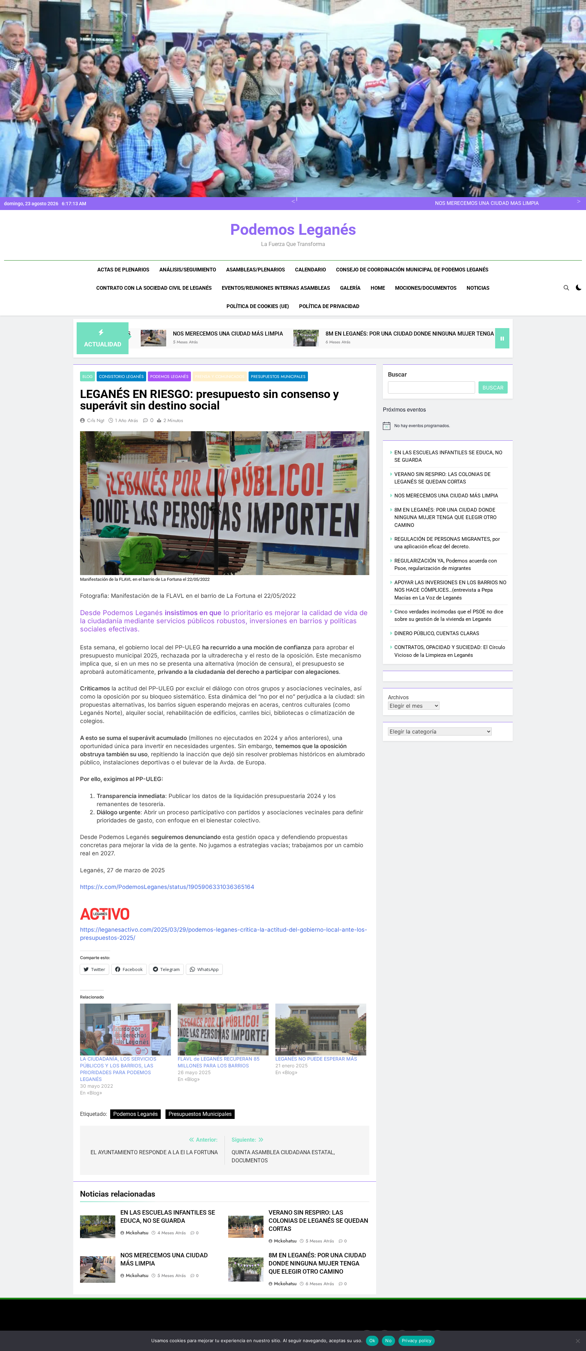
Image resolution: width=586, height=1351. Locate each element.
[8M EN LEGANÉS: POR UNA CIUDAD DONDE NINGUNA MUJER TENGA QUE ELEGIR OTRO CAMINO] (206, 338)
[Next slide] (577, 200)
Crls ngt (95, 420)
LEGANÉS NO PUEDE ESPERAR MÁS (316, 1059)
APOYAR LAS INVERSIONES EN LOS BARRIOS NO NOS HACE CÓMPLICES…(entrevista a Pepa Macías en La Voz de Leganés (450, 590)
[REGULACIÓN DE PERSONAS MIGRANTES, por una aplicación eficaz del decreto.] (486, 338)
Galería (350, 288)
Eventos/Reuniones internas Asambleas (276, 288)
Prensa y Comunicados (220, 376)
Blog (87, 376)
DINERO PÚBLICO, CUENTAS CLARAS (436, 633)
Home (378, 288)
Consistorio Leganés (121, 376)
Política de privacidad (329, 306)
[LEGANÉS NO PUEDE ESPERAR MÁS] (320, 1029)
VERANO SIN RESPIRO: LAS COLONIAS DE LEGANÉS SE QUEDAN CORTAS (318, 1220)
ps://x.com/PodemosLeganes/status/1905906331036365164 (170, 886)
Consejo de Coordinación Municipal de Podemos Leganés (412, 270)
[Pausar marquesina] (502, 338)
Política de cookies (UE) (258, 306)
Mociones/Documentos (425, 288)
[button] (206, 338)
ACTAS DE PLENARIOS (123, 270)
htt (83, 886)
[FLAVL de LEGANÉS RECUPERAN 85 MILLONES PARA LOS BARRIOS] (223, 1029)
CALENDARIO (310, 270)
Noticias (478, 288)
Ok (372, 1340)
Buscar (397, 374)
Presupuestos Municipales (278, 376)
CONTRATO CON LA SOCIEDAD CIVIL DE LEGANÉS (154, 288)
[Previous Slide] (292, 200)
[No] (577, 1340)
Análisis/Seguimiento (187, 270)
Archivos (398, 697)
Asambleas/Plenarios (255, 270)
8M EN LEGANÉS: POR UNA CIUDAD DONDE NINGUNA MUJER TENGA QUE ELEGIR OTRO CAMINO (426, 203)
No (388, 1340)
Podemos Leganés (293, 230)
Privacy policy (417, 1340)
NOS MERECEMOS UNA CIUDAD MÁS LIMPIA (446, 496)
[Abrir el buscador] (566, 287)
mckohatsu (137, 1232)
